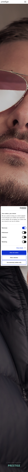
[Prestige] (5, 2)
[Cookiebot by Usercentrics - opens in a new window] (20, 208)
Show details (19, 248)
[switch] (24, 232)
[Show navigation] (25, 2)
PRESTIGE (14, 465)
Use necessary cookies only (14, 262)
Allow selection (14, 257)
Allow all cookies (14, 252)
